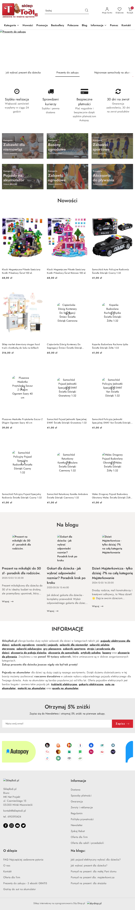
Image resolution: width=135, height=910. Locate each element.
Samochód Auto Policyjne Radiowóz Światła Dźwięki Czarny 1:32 (110, 271)
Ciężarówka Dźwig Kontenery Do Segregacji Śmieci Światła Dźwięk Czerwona (64, 346)
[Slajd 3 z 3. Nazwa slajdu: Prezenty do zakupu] (67, 49)
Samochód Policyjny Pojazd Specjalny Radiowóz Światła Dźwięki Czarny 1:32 (22, 495)
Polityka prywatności (82, 819)
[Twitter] (23, 825)
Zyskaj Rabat (78, 831)
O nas (6, 865)
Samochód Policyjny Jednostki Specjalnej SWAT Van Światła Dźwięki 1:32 (111, 421)
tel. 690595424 (12, 816)
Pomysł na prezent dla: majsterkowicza (92, 877)
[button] (99, 25)
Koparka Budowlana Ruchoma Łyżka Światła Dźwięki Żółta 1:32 (110, 346)
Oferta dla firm (79, 837)
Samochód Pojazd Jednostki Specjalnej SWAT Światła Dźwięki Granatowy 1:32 (67, 421)
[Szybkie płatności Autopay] (67, 752)
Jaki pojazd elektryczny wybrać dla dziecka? (96, 859)
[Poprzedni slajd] (7, 49)
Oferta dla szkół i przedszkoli (87, 843)
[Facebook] (5, 825)
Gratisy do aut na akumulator (19, 889)
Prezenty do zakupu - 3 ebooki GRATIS (25, 883)
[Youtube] (17, 825)
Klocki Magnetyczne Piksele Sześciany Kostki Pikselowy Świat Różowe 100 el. (66, 271)
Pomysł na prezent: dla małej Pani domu (93, 871)
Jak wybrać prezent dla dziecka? (89, 865)
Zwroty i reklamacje (82, 807)
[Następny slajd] (128, 49)
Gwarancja (77, 801)
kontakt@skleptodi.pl (14, 811)
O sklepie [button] (10, 850)
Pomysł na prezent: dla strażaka (88, 883)
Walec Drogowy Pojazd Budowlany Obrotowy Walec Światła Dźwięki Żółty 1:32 (111, 495)
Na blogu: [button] (78, 850)
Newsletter (77, 825)
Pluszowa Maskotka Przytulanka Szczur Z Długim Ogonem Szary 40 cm (22, 421)
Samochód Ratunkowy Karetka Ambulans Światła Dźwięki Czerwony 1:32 (67, 495)
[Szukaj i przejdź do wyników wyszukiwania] (86, 10)
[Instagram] (11, 825)
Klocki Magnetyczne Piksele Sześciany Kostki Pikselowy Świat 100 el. (21, 271)
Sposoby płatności (81, 795)
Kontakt (7, 871)
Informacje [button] (78, 780)
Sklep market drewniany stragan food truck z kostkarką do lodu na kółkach (21, 346)
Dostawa (75, 789)
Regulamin (76, 813)
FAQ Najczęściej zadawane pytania (23, 859)
